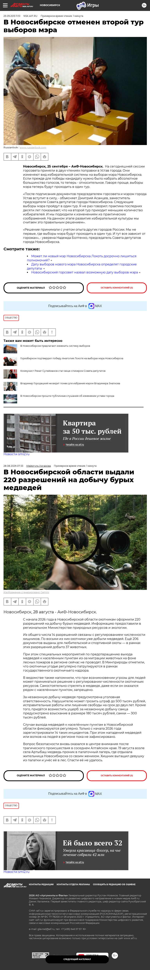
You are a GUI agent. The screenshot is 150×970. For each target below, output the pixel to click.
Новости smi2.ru (16, 454)
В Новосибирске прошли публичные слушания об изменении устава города (67, 395)
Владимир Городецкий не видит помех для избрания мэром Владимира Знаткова (70, 383)
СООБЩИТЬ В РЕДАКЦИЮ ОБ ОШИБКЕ (114, 884)
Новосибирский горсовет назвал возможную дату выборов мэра (84, 272)
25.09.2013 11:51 (12, 15)
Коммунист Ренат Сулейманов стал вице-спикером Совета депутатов (62, 370)
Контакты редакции (41, 884)
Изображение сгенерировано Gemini (26, 592)
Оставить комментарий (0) (117, 288)
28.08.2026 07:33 (13, 465)
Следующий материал (77, 959)
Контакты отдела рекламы (73, 884)
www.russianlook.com (33, 147)
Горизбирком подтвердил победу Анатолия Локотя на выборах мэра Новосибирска (71, 358)
